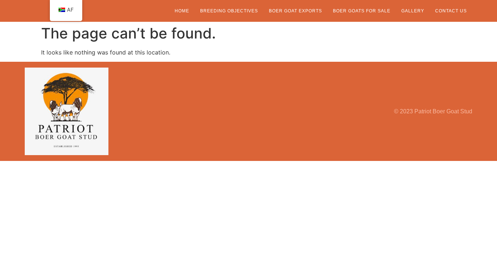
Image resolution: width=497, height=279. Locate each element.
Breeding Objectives (229, 10)
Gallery (412, 10)
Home (182, 10)
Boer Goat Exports (295, 10)
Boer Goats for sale (361, 10)
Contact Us (451, 10)
